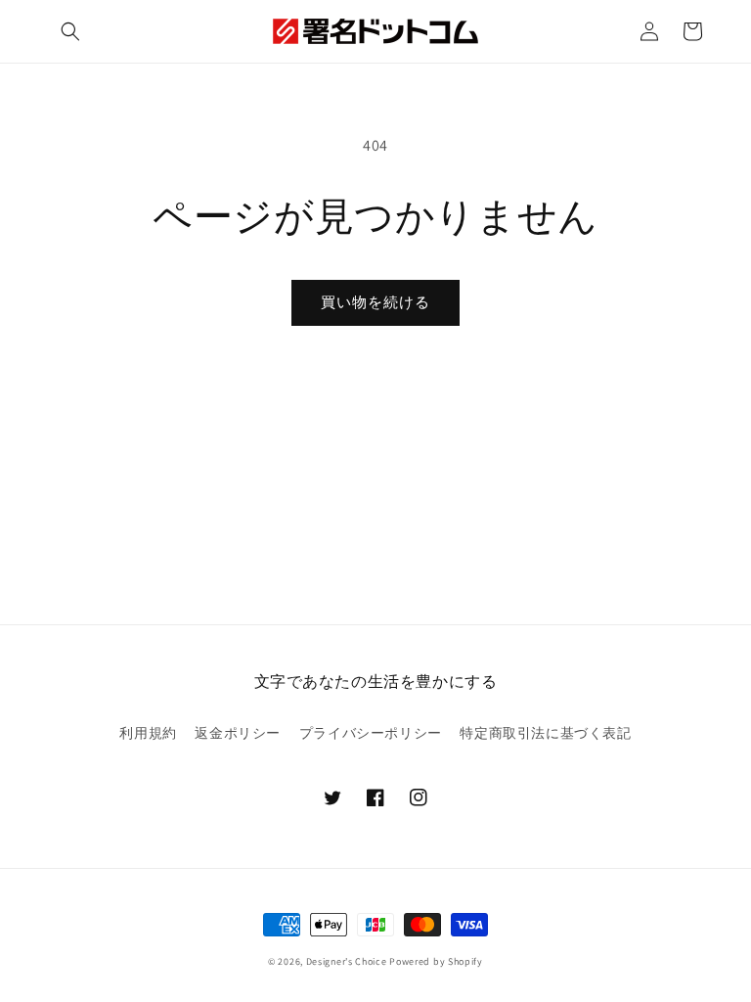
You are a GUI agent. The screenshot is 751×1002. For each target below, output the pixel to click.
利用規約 (147, 733)
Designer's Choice (346, 961)
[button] (70, 31)
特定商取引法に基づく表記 (545, 733)
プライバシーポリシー (370, 733)
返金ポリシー (238, 733)
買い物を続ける (375, 302)
